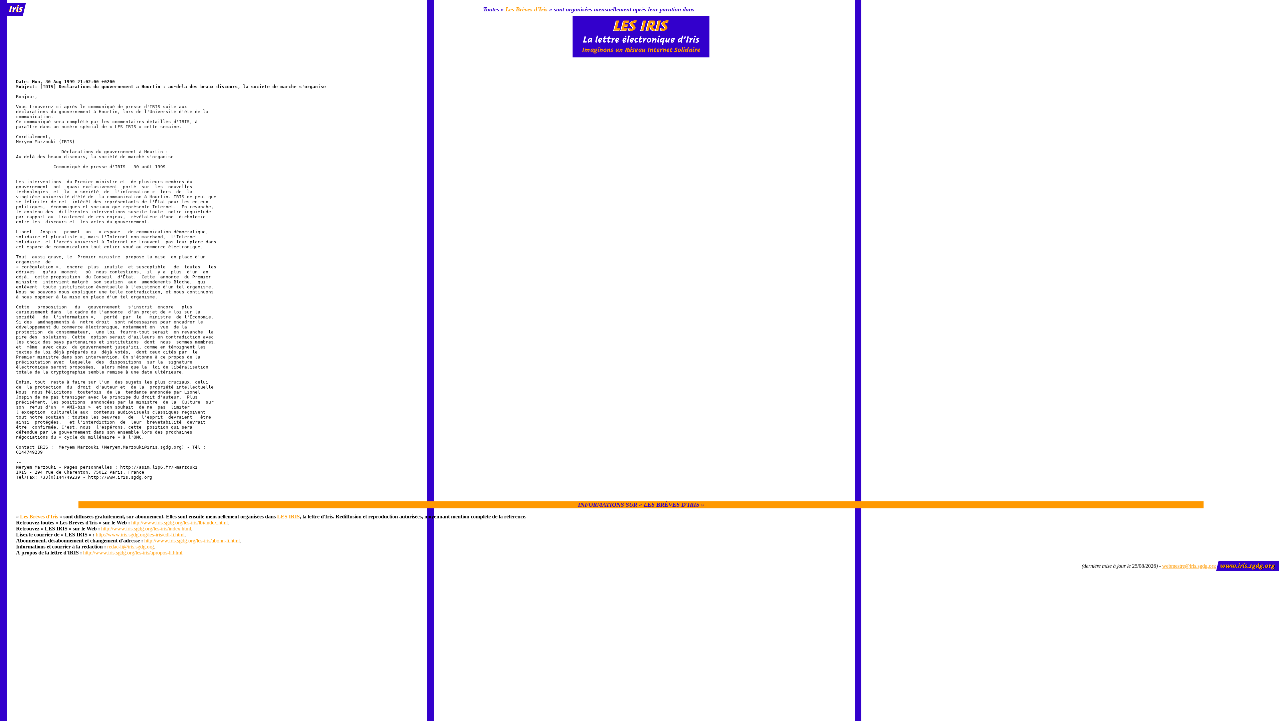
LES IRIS (288, 516)
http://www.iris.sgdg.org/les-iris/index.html (146, 528)
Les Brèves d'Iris (526, 9)
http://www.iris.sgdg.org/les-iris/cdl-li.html (140, 534)
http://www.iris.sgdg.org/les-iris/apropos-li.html (132, 552)
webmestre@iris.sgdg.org (1189, 566)
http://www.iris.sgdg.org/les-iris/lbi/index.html (179, 522)
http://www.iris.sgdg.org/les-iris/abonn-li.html (192, 540)
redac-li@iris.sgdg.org (130, 546)
